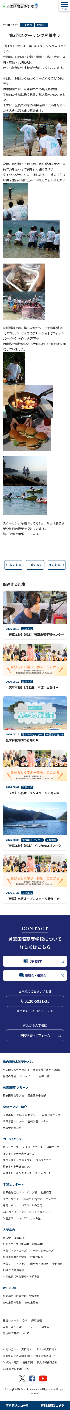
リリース (32, 1326)
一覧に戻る (35, 565)
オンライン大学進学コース (18, 1153)
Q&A (25, 1320)
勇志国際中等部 (37, 1095)
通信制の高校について (16, 1333)
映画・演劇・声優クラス (17, 1160)
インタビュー (27, 1076)
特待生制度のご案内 (15, 1257)
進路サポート (11, 1205)
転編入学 (20, 1238)
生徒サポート (54, 1199)
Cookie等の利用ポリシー (17, 1368)
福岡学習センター (52, 1115)
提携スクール (11, 1320)
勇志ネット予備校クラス (17, 1166)
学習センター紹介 (15, 1106)
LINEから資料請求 (13, 1270)
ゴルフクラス (43, 1160)
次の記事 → (56, 565)
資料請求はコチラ (17, 1405)
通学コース (52, 1147)
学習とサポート (13, 1184)
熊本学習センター (27, 1115)
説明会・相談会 (39, 1263)
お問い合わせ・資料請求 (17, 1349)
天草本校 (27, 25)
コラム (45, 1326)
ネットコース (10, 1147)
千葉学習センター (13, 1121)
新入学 (7, 1238)
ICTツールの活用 (32, 1205)
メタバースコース (32, 1147)
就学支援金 (36, 1257)
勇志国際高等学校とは (18, 1061)
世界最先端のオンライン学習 (20, 1192)
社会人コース (43, 1173)
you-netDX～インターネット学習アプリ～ (28, 1212)
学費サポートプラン (15, 1263)
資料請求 (57, 1263)
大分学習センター (13, 1127)
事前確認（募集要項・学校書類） (22, 1276)
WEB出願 (9, 1288)
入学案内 (9, 1229)
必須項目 (46, 1192)
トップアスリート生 (29, 1218)
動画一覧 (44, 1076)
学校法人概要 (11, 1362)
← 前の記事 (13, 565)
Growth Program (32, 1199)
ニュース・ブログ (13, 1326)
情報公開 (27, 1362)
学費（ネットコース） (16, 1250)
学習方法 (8, 1218)
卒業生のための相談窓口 (17, 1356)
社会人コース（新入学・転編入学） (24, 1244)
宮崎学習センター (38, 1121)
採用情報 (36, 1320)
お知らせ (41, 25)
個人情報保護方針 (47, 1362)
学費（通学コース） (44, 1250)
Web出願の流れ (12, 1302)
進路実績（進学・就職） (47, 1069)
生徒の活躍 (9, 1076)
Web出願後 (31, 1302)
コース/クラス (12, 1139)
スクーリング (11, 1199)
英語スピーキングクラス (17, 1173)
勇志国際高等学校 (13, 1095)
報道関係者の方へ (45, 1356)
